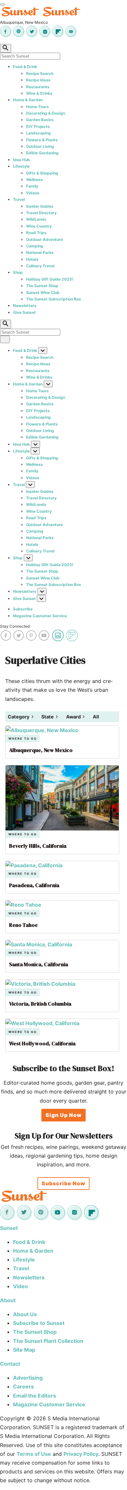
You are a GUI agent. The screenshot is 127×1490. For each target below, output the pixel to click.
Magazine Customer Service (40, 615)
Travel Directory (41, 212)
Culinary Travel (40, 265)
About (8, 1300)
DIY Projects (38, 126)
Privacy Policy (81, 1454)
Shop (18, 272)
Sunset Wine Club (43, 292)
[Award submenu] (83, 716)
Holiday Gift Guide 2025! (49, 279)
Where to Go (22, 738)
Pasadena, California (34, 885)
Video (20, 1286)
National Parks (40, 252)
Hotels (32, 259)
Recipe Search (39, 73)
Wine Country (39, 226)
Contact (10, 1363)
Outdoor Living (40, 146)
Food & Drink (25, 66)
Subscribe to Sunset (38, 1323)
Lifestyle (21, 166)
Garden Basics (40, 119)
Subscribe (23, 608)
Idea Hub (21, 159)
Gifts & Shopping (42, 173)
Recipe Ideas (38, 79)
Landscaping (38, 133)
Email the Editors (34, 1395)
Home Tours (37, 106)
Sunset (9, 1228)
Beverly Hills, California (37, 845)
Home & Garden (28, 99)
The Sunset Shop (42, 285)
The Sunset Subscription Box (53, 299)
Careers (23, 1386)
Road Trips (36, 232)
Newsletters (24, 305)
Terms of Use (34, 1454)
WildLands (36, 219)
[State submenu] (57, 716)
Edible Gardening (42, 152)
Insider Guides (39, 206)
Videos (32, 192)
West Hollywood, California (42, 1043)
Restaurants (37, 86)
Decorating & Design (45, 113)
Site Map (24, 1349)
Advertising (28, 1377)
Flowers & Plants (42, 139)
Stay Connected (15, 626)
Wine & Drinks (39, 93)
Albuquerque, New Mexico (41, 750)
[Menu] (2, 5)
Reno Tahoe (23, 924)
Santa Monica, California (38, 964)
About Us (25, 1314)
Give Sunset (24, 312)
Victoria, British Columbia (40, 1003)
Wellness (34, 179)
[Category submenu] (32, 716)
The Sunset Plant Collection (48, 1341)
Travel (19, 199)
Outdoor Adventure (44, 239)
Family (32, 186)
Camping (34, 246)
